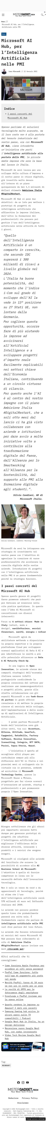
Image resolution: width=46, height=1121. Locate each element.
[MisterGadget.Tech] (24, 14)
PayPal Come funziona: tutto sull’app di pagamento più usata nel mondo (24, 975)
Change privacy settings (36, 1119)
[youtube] (27, 1082)
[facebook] (18, 1082)
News (4, 34)
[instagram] (23, 1082)
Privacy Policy (30, 1098)
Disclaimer (23, 1103)
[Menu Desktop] (3, 15)
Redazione (13, 1098)
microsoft (6, 1065)
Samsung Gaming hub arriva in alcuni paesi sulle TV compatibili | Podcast (22, 1014)
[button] (43, 15)
